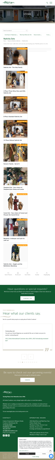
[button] (48, 34)
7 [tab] (30, 362)
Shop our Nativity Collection (14, 41)
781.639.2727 (7, 429)
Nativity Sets (25, 41)
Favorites (37, 274)
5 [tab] (26, 362)
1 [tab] (18, 362)
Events (27, 380)
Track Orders (27, 274)
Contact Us (27, 298)
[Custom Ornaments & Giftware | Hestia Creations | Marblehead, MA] (8, 2)
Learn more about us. (24, 450)
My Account (18, 274)
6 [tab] (28, 362)
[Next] (30, 356)
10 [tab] (36, 362)
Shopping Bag (47, 274)
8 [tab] (32, 362)
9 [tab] (34, 362)
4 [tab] (24, 362)
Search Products (8, 274)
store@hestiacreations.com (10, 431)
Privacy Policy (8, 458)
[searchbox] (15, 30)
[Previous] (24, 356)
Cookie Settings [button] (35, 456)
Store (5, 41)
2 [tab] (20, 362)
